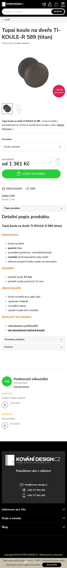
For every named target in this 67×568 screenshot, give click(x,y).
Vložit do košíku (33, 174)
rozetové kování (35, 330)
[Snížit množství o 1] (57, 164)
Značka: (8, 195)
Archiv (5, 533)
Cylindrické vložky (42, 542)
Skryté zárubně (23, 542)
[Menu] (63, 4)
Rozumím (52, 564)
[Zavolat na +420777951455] (44, 4)
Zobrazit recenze (21, 386)
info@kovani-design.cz (36, 484)
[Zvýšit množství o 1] (57, 160)
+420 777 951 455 (36, 490)
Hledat (58, 11)
